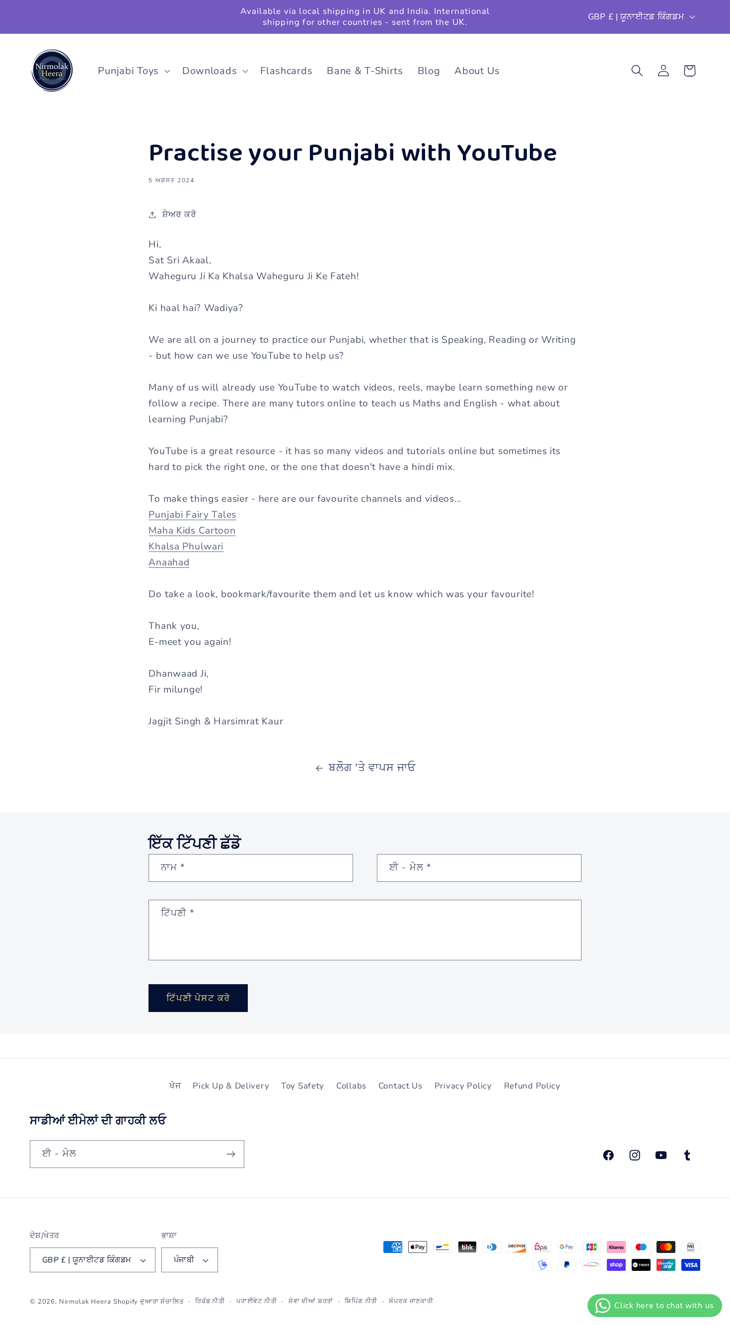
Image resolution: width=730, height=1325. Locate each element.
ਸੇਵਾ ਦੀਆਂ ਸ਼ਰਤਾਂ (311, 1301)
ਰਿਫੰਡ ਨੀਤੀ (210, 1301)
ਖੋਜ (175, 1085)
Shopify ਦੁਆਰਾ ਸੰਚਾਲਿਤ (148, 1301)
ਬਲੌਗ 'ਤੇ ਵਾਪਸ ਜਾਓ (372, 767)
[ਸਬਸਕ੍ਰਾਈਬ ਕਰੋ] (231, 1154)
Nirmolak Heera (85, 1301)
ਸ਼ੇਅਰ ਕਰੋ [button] (179, 214)
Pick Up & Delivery (231, 1085)
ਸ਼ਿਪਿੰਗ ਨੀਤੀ (361, 1301)
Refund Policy (532, 1085)
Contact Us (400, 1085)
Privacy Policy (463, 1085)
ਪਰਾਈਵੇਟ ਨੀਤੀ (256, 1301)
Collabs (351, 1085)
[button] (133, 70)
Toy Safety (302, 1085)
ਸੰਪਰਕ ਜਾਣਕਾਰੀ (411, 1301)
